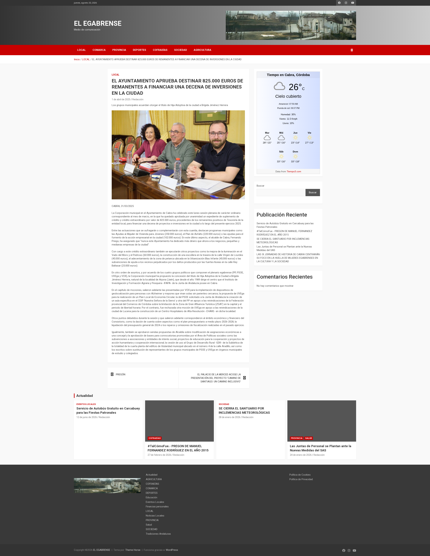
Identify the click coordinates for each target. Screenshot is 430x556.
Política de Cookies (300, 474)
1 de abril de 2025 (121, 99)
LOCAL (81, 49)
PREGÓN (120, 374)
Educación (151, 497)
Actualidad (84, 396)
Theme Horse (132, 549)
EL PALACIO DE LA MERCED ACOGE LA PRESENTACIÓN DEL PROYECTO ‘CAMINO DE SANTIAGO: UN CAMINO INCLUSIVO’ (216, 378)
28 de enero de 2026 (229, 417)
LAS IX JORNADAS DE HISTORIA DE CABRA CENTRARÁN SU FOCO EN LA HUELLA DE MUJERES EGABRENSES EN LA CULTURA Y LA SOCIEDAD (288, 258)
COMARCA (99, 49)
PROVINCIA (119, 49)
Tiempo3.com (294, 171)
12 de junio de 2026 (86, 417)
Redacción (137, 99)
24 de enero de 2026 (301, 455)
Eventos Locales (86, 404)
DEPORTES (139, 49)
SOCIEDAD (180, 49)
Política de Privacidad (301, 479)
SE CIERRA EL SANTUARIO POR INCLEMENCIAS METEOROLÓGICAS (244, 410)
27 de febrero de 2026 (159, 455)
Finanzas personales (157, 506)
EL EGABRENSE (97, 23)
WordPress (172, 549)
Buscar (260, 185)
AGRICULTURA (202, 49)
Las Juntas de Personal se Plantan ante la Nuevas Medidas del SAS (320, 448)
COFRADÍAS (160, 49)
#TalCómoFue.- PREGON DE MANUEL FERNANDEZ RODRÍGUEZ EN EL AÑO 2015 (178, 448)
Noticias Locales (155, 515)
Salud (308, 438)
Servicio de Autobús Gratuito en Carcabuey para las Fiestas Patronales (108, 410)
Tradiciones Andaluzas (158, 533)
